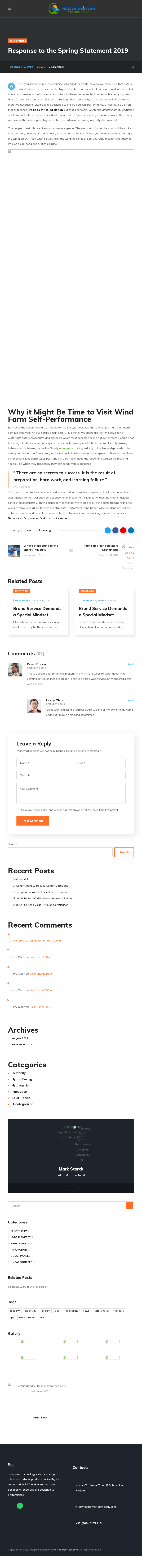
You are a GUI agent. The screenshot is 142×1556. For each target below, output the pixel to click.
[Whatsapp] (20, 1506)
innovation (19, 1092)
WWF (42, 1317)
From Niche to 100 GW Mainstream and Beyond (43, 898)
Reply (131, 664)
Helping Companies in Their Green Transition (40, 892)
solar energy (43, 530)
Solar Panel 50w (40, 957)
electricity (19, 1073)
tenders (119, 1310)
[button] (132, 8)
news (28, 530)
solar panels (18, 41)
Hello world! (20, 879)
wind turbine (26, 1317)
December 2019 (22, 1044)
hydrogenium (21, 1085)
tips (12, 1317)
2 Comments (56, 66)
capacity (15, 530)
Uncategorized (22, 1104)
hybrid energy (22, 1079)
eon (57, 1310)
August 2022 (20, 1038)
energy (46, 1310)
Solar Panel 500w (41, 990)
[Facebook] (11, 1506)
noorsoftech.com (68, 1549)
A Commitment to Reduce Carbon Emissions (40, 885)
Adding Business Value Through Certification (40, 904)
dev (43, 66)
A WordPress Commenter (26, 940)
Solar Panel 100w (41, 1006)
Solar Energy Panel (41, 973)
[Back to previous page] (71, 550)
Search (12, 844)
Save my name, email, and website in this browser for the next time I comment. (70, 810)
